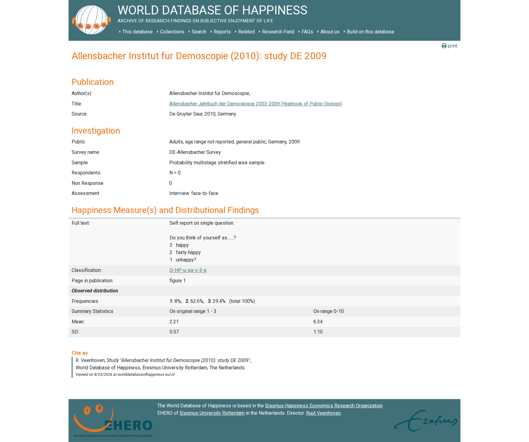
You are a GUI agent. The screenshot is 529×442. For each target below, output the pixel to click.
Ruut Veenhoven (323, 413)
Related (246, 32)
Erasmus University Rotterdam (212, 413)
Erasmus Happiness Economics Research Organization (324, 406)
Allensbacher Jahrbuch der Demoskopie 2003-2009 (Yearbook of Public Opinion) (255, 104)
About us (330, 32)
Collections (172, 32)
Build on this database (370, 32)
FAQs (307, 32)
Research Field (278, 32)
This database (137, 32)
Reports (222, 32)
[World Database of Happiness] (93, 20)
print (452, 46)
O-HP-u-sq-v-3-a (188, 270)
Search (199, 32)
